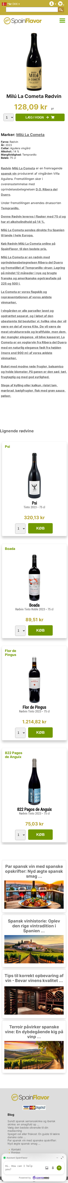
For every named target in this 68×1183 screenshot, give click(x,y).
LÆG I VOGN (36, 117)
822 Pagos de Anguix (13, 755)
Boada (10, 549)
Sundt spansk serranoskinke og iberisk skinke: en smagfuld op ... (31, 1123)
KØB (40, 528)
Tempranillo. (10, 208)
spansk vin (9, 173)
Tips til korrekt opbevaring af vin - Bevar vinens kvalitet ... (34, 978)
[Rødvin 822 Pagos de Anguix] (34, 805)
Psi (7, 447)
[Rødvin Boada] (34, 601)
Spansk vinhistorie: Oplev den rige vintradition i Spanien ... (34, 926)
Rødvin (6, 168)
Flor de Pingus (10, 653)
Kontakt (16, 1149)
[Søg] (61, 9)
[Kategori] (62, 20)
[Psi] (34, 499)
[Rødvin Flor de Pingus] (34, 703)
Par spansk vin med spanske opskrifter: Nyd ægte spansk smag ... (34, 871)
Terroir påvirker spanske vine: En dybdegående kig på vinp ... (34, 1031)
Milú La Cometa (30, 134)
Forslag (15, 1152)
